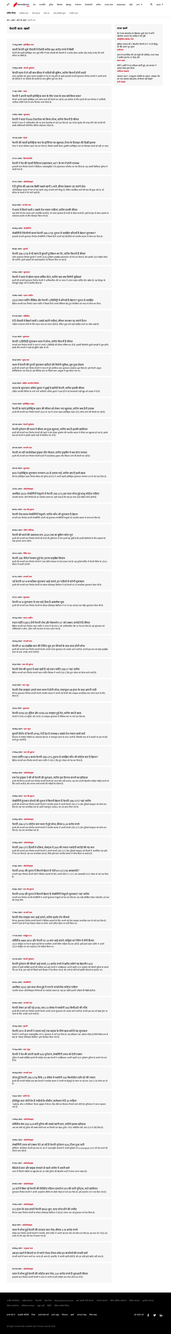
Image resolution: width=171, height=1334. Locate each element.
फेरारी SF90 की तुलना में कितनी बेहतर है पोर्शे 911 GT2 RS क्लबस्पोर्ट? (45, 870)
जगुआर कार (28, 1248)
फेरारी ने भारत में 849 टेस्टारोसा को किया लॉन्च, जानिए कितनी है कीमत (45, 119)
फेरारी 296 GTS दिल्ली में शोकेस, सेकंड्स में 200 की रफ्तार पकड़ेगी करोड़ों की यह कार (53, 847)
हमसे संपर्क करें (43, 1314)
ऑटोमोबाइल (28, 181)
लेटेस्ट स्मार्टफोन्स (13, 1305)
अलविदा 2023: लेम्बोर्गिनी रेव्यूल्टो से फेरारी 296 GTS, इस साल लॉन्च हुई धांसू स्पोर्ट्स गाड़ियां (55, 493)
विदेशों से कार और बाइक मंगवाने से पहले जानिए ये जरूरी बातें (41, 1168)
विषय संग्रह (93, 1314)
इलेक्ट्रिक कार (29, 44)
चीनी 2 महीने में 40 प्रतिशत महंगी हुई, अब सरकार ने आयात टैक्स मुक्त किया (136, 67)
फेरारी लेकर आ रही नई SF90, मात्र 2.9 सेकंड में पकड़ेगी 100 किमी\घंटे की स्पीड (49, 1007)
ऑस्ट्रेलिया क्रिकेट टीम (125, 39)
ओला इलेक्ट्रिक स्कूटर (59, 13)
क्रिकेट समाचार (134, 1300)
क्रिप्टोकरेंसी (27, 158)
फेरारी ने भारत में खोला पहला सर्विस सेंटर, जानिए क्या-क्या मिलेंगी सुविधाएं (46, 277)
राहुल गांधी (40, 1305)
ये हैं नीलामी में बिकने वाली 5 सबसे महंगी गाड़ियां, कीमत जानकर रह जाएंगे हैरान (49, 321)
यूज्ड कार (25, 360)
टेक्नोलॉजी (88, 4)
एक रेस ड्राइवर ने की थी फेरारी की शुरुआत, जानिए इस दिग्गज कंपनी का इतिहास (50, 777)
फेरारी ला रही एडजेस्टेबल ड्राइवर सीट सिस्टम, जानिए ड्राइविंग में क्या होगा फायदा (49, 452)
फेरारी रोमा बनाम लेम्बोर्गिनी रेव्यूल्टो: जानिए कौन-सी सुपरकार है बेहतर (45, 514)
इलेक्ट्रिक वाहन (24, 13)
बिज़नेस (59, 4)
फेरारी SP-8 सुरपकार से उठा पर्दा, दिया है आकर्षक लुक (38, 602)
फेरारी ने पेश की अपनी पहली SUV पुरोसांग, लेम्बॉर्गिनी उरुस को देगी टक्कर (47, 1054)
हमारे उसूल (55, 1314)
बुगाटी (25, 249)
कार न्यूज (25, 685)
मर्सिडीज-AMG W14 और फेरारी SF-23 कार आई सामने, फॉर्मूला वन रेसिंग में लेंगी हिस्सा (53, 940)
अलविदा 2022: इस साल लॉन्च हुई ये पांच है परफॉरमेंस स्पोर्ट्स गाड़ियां (45, 987)
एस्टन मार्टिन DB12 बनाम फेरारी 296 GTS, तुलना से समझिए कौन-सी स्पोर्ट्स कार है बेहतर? (55, 757)
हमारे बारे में (11, 1314)
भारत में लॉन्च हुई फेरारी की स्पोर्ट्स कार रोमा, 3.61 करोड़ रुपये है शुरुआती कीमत (50, 1273)
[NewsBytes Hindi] (21, 4)
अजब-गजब (109, 4)
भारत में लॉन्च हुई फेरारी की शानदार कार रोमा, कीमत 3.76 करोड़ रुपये (45, 1230)
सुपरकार (27, 114)
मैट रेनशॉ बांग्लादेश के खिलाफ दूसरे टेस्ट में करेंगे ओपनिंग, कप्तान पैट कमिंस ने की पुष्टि (135, 35)
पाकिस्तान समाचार (27, 1305)
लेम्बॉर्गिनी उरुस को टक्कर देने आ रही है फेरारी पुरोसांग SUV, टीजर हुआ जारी (48, 1144)
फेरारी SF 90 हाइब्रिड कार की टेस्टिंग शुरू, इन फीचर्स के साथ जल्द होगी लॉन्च (48, 646)
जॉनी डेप (26, 1096)
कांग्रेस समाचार (27, 1300)
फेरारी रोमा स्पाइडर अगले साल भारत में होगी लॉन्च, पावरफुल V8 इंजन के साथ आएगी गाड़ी (54, 690)
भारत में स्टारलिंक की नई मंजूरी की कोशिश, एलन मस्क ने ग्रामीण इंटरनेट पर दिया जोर (138, 56)
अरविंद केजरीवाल (13, 1300)
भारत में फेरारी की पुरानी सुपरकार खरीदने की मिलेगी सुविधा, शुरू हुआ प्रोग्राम (48, 364)
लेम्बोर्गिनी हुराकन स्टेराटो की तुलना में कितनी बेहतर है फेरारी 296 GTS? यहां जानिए (51, 801)
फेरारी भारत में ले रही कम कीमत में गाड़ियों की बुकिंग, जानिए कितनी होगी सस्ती (49, 73)
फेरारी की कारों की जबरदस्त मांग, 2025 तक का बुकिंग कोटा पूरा (42, 535)
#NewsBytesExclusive (63, 1300)
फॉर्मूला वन (27, 935)
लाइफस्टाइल (121, 4)
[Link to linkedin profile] (161, 1315)
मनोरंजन (78, 4)
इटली (25, 1026)
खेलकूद (68, 4)
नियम (33, 1314)
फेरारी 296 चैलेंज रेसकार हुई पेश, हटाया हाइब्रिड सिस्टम (38, 558)
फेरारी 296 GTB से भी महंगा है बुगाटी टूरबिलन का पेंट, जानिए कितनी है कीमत (49, 253)
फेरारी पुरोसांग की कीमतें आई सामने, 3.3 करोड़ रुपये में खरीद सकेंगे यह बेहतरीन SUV (52, 964)
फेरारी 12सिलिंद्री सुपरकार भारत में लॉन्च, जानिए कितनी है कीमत (42, 341)
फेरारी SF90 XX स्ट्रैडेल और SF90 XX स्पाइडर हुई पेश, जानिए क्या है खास (46, 713)
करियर (98, 4)
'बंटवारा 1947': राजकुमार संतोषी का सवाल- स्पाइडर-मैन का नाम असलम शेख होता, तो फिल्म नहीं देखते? (138, 77)
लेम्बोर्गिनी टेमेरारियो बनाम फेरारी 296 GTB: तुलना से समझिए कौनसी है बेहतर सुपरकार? (54, 233)
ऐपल (25, 137)
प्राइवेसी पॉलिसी (23, 1314)
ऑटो (131, 4)
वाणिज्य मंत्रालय (123, 71)
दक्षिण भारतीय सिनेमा (30, 383)
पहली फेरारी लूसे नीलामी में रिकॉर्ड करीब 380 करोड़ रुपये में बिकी (43, 49)
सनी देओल (121, 82)
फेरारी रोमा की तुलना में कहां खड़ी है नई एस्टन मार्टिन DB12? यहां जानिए (46, 669)
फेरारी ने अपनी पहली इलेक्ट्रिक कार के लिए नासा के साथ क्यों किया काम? (46, 96)
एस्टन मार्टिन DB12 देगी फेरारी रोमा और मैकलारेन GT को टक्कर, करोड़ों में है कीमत (51, 622)
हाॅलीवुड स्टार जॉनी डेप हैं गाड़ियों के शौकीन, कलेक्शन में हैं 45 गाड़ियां (44, 1101)
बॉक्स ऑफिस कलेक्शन (118, 1300)
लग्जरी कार (26, 205)
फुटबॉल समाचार (148, 1300)
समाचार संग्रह (82, 1314)
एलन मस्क (121, 60)
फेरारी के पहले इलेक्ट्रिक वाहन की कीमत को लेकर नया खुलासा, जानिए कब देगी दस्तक (53, 408)
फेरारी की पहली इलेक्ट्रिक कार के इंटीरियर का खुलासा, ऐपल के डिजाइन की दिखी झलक (54, 142)
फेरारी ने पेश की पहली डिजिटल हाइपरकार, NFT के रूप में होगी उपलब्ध (45, 163)
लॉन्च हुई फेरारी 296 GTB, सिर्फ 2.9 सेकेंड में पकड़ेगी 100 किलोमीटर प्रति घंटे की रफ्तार (53, 1077)
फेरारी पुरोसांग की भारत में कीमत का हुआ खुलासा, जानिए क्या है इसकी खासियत (50, 429)
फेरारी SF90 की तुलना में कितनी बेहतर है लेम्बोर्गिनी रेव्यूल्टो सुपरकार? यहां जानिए (50, 894)
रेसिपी (49, 1305)
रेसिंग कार (27, 553)
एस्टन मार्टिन (28, 295)
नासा (25, 91)
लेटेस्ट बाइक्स (36, 13)
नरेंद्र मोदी (38, 1300)
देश (34, 4)
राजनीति (42, 4)
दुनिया (51, 4)
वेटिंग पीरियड (29, 530)
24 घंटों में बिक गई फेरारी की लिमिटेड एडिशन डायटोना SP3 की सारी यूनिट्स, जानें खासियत (55, 1188)
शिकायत (65, 1314)
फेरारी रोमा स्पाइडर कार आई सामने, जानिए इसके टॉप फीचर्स (40, 917)
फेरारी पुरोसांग (29, 68)
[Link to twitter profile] (154, 1315)
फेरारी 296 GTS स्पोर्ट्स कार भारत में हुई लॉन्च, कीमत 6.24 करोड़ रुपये (45, 824)
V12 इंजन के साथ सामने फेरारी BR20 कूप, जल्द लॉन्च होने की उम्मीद (44, 1209)
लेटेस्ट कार (47, 13)
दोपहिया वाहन (73, 13)
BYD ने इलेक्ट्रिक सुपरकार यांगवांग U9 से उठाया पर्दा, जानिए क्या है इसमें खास (48, 473)
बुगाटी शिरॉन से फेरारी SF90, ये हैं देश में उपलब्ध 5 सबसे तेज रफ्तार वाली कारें (48, 733)
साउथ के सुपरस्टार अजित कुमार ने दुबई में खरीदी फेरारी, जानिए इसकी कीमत (48, 388)
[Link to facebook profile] (148, 1315)
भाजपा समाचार (102, 1300)
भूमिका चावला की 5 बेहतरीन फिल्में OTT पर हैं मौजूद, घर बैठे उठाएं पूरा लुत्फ (137, 45)
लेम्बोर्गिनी (27, 228)
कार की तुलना (29, 509)
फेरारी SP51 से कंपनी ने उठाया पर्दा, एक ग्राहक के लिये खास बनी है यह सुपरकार (49, 1031)
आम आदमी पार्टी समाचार (85, 1300)
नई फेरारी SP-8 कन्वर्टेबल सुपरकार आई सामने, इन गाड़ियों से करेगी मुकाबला (48, 581)
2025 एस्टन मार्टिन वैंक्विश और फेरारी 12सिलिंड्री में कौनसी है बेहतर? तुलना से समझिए (53, 300)
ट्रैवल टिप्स (48, 1300)
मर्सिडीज (26, 316)
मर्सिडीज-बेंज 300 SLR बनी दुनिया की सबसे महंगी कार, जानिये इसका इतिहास (49, 1124)
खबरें (13, 20)
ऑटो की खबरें (21, 20)
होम (8, 20)
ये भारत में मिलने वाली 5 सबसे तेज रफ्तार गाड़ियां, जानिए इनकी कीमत (44, 210)
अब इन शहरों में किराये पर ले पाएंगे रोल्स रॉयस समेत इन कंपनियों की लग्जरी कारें (50, 1253)
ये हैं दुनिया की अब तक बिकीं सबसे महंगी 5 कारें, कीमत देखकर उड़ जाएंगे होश (48, 186)
